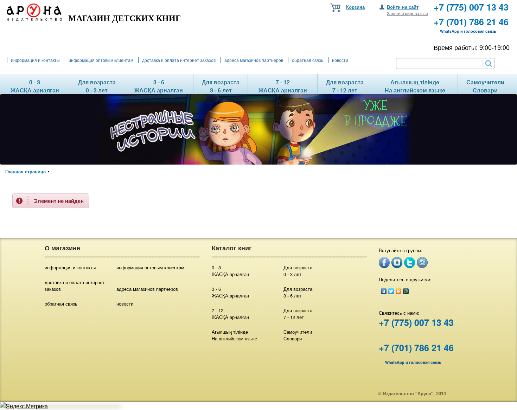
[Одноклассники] (398, 291)
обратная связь (307, 60)
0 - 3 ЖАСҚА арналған (230, 270)
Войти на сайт (403, 7)
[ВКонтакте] (384, 291)
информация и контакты (35, 60)
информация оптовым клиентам (101, 60)
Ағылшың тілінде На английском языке (234, 335)
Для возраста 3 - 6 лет (297, 292)
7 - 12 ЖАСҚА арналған (230, 313)
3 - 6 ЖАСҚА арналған (230, 292)
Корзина (355, 7)
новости (340, 60)
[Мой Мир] (406, 291)
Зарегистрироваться (407, 13)
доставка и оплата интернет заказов (179, 60)
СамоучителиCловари (297, 335)
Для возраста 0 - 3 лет (297, 270)
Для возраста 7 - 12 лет (297, 313)
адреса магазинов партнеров (253, 60)
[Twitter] (391, 291)
